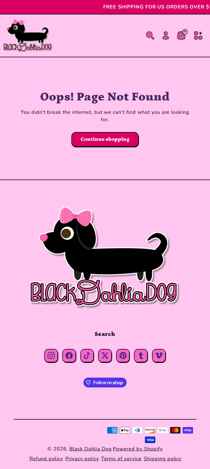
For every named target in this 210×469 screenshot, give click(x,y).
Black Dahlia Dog (90, 449)
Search (105, 334)
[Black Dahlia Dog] (105, 258)
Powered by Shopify (137, 449)
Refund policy (46, 458)
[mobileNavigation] (198, 35)
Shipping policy (163, 458)
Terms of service (121, 458)
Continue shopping (105, 139)
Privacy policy (82, 458)
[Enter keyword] (150, 35)
